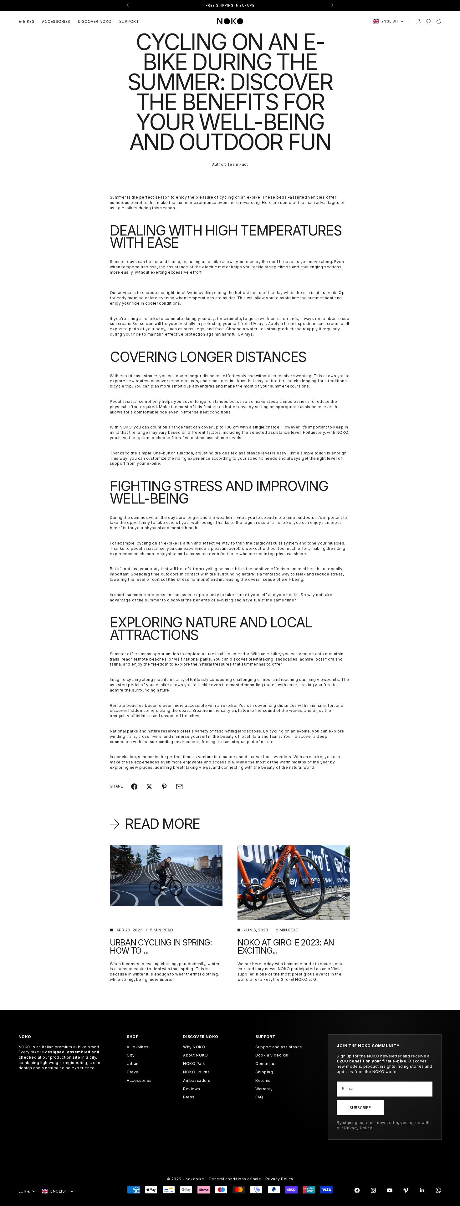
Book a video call (272, 1055)
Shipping (264, 1072)
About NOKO (195, 1055)
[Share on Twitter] (149, 786)
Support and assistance (278, 1047)
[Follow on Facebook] (357, 1190)
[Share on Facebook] (134, 786)
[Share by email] (179, 786)
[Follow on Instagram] (373, 1190)
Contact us (266, 1063)
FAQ (259, 1097)
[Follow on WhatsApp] (438, 1190)
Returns (262, 1080)
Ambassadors (196, 1080)
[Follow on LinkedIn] (422, 1190)
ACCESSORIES (56, 21)
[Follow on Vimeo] (406, 1190)
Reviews (191, 1089)
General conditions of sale (235, 1179)
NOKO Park (194, 1063)
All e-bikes (137, 1047)
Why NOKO (194, 1047)
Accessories (139, 1080)
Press (188, 1097)
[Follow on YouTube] (389, 1190)
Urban (132, 1063)
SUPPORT (129, 21)
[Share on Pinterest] (164, 786)
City (131, 1055)
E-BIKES (26, 21)
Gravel (133, 1072)
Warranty (264, 1089)
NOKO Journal (197, 1072)
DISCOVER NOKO (95, 21)
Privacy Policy (358, 1128)
